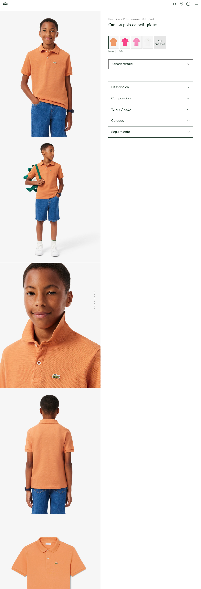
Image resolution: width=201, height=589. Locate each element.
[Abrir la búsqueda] (188, 4)
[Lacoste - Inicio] (5, 4)
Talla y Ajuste (121, 109)
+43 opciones (160, 42)
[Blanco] (148, 42)
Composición (121, 98)
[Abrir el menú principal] (196, 4)
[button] (181, 3)
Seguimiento (120, 132)
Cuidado (117, 120)
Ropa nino (114, 19)
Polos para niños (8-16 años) (138, 19)
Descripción (120, 87)
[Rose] (125, 42)
